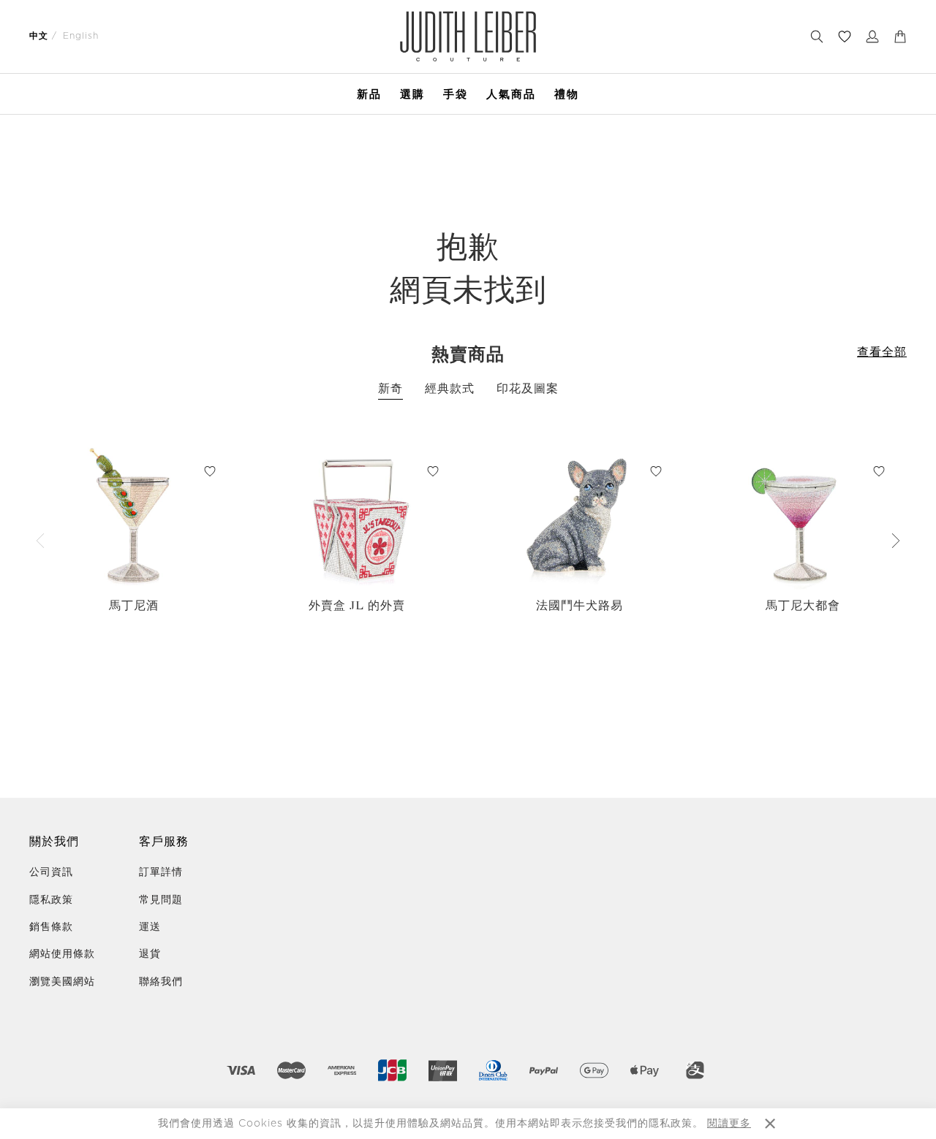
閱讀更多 (729, 1124)
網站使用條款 (62, 954)
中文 (38, 35)
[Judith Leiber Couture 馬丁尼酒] (133, 516)
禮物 (566, 94)
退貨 (150, 954)
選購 (412, 94)
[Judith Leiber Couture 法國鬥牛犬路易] (579, 516)
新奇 (390, 389)
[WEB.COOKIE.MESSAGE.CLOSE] (770, 1124)
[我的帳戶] (872, 36)
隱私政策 (51, 900)
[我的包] (900, 36)
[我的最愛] (844, 36)
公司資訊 (51, 872)
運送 (150, 927)
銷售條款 (51, 927)
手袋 (455, 94)
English (81, 35)
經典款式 (450, 389)
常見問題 (161, 900)
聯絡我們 (161, 982)
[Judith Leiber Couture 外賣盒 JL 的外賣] (356, 516)
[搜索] (816, 36)
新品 (369, 94)
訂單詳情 (161, 872)
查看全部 (882, 352)
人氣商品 (511, 94)
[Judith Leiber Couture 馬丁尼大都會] (802, 516)
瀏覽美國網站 (62, 982)
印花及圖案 (528, 389)
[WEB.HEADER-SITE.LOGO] (468, 36)
